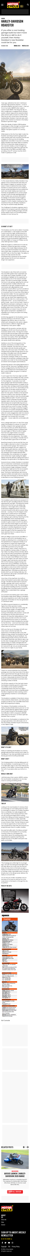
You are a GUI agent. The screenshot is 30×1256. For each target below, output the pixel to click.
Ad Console (5, 1020)
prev (24, 1147)
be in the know (5, 1239)
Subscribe (3, 1220)
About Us (3, 1216)
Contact (3, 1225)
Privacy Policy (16, 1247)
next (27, 1147)
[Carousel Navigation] (26, 1147)
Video (2, 1222)
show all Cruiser (15, 1192)
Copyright (4, 1247)
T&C (9, 1247)
